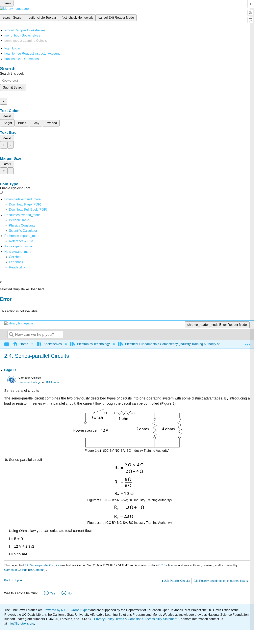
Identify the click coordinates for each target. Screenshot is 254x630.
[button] (16, 262)
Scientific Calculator (23, 230)
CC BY (163, 565)
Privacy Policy (104, 619)
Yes (52, 593)
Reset (7, 116)
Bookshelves (53, 344)
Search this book (12, 73)
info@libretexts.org (20, 623)
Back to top (11, 580)
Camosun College (29, 382)
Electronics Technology (93, 344)
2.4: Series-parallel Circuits (41, 565)
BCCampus (53, 382)
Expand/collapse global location (247, 343)
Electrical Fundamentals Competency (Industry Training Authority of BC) (175, 344)
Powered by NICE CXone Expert (66, 610)
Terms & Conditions (129, 619)
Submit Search (13, 87)
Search (11, 334)
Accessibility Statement (160, 619)
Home (24, 344)
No (69, 593)
